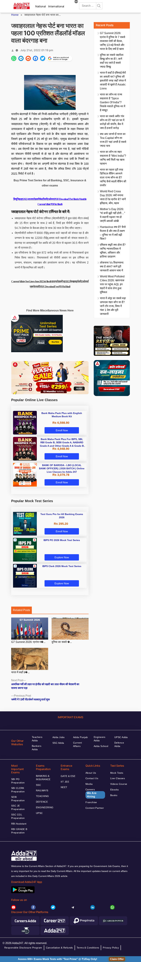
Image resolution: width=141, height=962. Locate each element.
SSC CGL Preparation (18, 816)
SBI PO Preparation (18, 781)
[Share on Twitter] (42, 58)
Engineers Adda (99, 739)
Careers (91, 793)
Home (15, 14)
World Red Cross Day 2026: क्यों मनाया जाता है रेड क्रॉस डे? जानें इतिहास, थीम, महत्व (113, 197)
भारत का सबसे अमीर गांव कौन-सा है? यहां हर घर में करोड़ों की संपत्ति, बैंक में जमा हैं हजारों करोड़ (112, 122)
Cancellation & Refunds (59, 947)
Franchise (91, 802)
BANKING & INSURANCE (43, 778)
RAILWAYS (42, 790)
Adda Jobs (58, 737)
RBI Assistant (18, 823)
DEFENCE (42, 801)
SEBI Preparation (18, 799)
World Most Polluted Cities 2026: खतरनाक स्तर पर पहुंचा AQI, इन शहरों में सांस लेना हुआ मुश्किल (112, 284)
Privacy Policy (111, 947)
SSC (38, 785)
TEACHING (42, 796)
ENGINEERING (44, 807)
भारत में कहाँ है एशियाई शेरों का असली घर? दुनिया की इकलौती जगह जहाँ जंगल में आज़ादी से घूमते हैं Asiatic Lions (113, 80)
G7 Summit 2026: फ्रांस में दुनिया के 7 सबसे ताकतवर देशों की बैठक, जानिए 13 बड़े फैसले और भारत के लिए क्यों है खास (112, 41)
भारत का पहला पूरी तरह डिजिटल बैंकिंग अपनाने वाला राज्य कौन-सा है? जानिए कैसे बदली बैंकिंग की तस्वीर (113, 177)
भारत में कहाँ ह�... (20, 672)
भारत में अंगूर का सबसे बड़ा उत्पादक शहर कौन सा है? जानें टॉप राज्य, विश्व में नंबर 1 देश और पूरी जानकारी (113, 306)
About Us (90, 772)
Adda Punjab (80, 737)
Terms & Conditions (88, 947)
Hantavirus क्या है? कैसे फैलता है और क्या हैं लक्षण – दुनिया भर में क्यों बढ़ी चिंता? (113, 232)
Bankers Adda (36, 748)
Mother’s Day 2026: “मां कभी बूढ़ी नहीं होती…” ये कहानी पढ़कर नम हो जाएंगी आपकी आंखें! (112, 215)
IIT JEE (65, 781)
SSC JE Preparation (18, 807)
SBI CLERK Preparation (18, 790)
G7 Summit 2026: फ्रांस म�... (28, 641)
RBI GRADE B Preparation (19, 831)
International (56, 6)
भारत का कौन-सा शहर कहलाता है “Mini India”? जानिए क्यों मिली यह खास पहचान (113, 157)
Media (89, 784)
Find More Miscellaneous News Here (50, 310)
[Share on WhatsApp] (13, 58)
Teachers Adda (37, 739)
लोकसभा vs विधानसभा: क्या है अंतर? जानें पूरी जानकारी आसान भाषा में (112, 266)
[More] (76, 2)
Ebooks (114, 789)
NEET (64, 787)
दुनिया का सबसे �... (62, 641)
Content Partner (94, 808)
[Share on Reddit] (28, 58)
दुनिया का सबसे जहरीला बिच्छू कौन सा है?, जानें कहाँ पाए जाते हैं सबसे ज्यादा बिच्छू (111, 60)
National (40, 6)
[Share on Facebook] (35, 58)
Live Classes (117, 778)
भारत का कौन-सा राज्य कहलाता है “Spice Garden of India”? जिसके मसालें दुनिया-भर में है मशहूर (112, 102)
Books (113, 795)
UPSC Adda (121, 737)
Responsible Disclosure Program (23, 947)
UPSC (39, 813)
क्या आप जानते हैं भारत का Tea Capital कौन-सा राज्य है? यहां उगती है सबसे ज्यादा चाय (113, 140)
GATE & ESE (68, 776)
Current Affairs (77, 744)
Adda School (101, 746)
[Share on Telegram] (21, 58)
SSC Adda (58, 742)
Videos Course (118, 784)
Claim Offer (117, 959)
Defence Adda (119, 744)
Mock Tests (116, 772)
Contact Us (91, 778)
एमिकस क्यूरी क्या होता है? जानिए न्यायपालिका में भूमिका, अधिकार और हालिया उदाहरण (113, 250)
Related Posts (21, 610)
